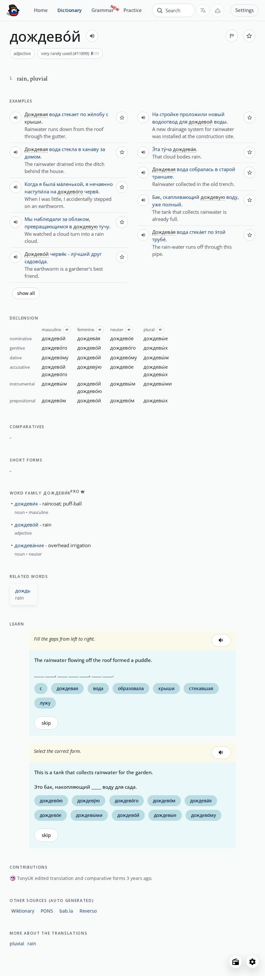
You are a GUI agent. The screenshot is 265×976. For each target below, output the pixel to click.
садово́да (36, 261)
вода (54, 114)
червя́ (91, 191)
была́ (49, 184)
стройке (169, 114)
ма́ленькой (70, 184)
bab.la (66, 911)
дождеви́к (26, 503)
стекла (69, 149)
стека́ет (198, 232)
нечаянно (101, 184)
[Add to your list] (249, 36)
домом (32, 156)
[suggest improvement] (232, 36)
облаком (79, 219)
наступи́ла (37, 191)
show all (26, 293)
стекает (70, 114)
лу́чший (80, 254)
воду (232, 197)
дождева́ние (29, 545)
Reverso (88, 911)
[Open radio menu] (235, 962)
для (183, 121)
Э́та (156, 149)
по (83, 114)
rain (31, 943)
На (155, 114)
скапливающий (181, 197)
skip (46, 723)
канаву (90, 149)
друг (96, 254)
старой (227, 169)
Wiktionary (22, 911)
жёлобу (96, 114)
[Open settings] (252, 962)
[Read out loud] (92, 36)
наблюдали (47, 219)
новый (216, 114)
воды (220, 121)
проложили (193, 114)
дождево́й (26, 524)
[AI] (217, 10)
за (102, 149)
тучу (104, 226)
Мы (29, 219)
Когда (31, 184)
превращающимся (46, 226)
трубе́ (158, 239)
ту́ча (166, 149)
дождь (22, 590)
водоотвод (165, 121)
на (53, 191)
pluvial (17, 943)
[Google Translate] (202, 10)
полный (171, 204)
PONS (47, 911)
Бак (156, 197)
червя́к (58, 254)
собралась (201, 169)
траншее (162, 176)
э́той (220, 232)
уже (156, 204)
